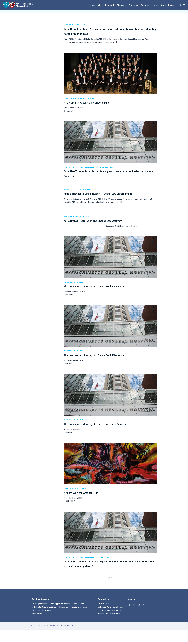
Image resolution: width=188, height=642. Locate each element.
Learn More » (37, 613)
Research (109, 5)
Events (154, 5)
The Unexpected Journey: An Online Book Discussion (94, 286)
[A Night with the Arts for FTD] (110, 463)
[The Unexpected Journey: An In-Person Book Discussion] (110, 395)
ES (184, 5)
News (163, 5)
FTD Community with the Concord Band (87, 102)
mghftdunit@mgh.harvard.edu (109, 613)
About (92, 5)
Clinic (100, 5)
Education (133, 5)
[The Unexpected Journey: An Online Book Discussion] (110, 257)
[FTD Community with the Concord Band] (110, 73)
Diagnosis (121, 5)
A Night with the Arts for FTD (81, 492)
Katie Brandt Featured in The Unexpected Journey (93, 220)
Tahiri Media (68, 626)
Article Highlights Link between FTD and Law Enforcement (98, 193)
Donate (171, 5)
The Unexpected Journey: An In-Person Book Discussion (96, 424)
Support (145, 5)
